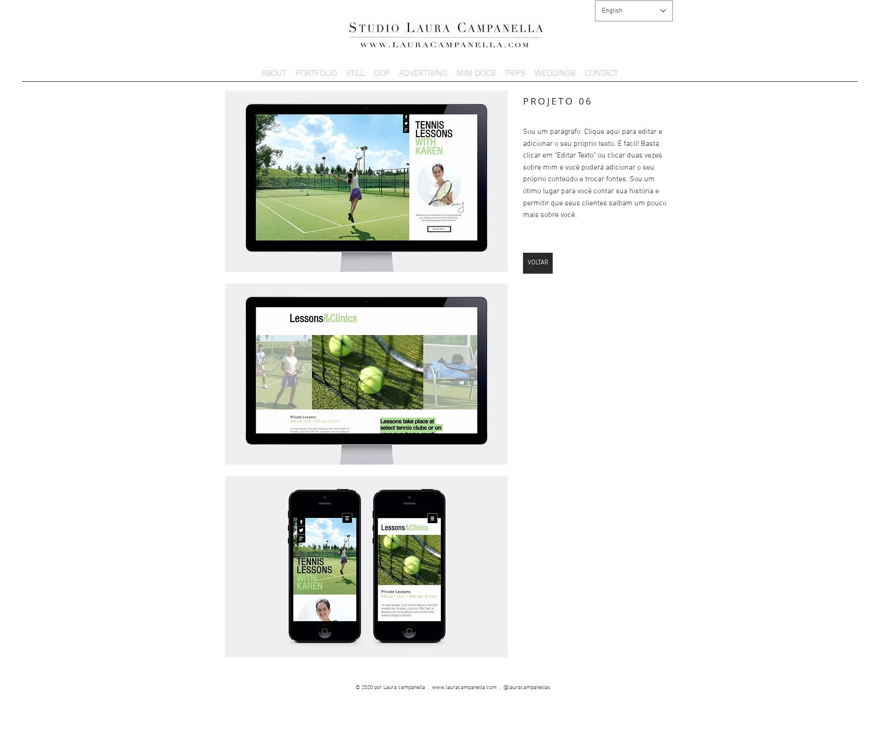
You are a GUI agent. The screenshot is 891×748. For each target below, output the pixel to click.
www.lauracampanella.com (464, 687)
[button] (366, 181)
